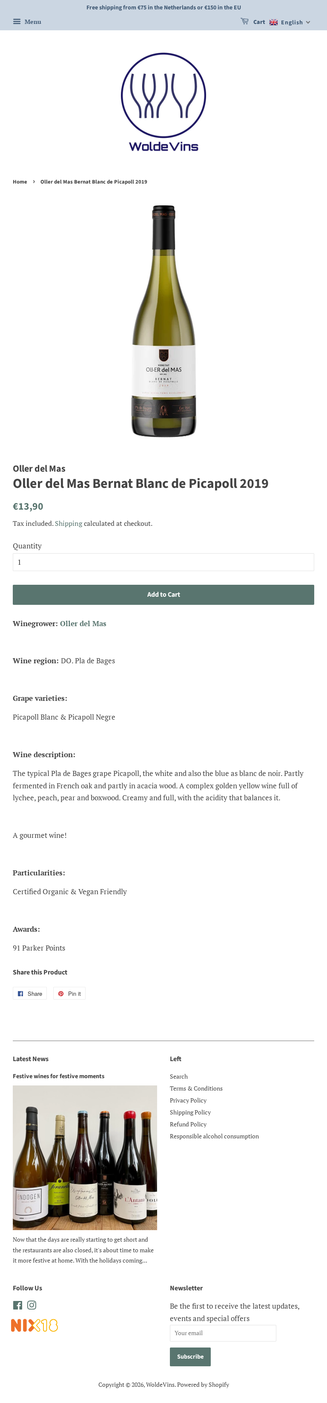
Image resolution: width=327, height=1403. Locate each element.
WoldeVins (160, 1384)
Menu (32, 22)
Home (20, 182)
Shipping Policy (190, 1112)
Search (179, 1076)
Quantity (27, 546)
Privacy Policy (188, 1100)
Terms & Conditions (196, 1088)
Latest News (31, 1059)
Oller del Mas (83, 623)
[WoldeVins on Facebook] (18, 1307)
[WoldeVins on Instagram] (31, 1307)
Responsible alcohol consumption (214, 1136)
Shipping (68, 523)
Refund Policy (188, 1124)
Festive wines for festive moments (58, 1076)
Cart (258, 22)
